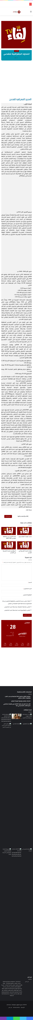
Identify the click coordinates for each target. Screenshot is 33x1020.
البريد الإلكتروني (27, 588)
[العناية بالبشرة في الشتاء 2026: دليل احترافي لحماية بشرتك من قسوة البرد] (27, 910)
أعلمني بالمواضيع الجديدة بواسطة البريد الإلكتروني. (17, 610)
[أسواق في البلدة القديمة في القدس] (8, 545)
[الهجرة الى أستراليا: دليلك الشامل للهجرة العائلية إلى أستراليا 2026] (6, 851)
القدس (16, 50)
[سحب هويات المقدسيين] (24, 531)
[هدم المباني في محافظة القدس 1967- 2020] (8, 531)
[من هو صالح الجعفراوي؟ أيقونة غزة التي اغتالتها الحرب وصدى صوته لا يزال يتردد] (27, 785)
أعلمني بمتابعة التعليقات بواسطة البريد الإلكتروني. (17, 607)
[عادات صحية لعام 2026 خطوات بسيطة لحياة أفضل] (27, 716)
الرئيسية (23, 1007)
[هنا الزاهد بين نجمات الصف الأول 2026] (16, 852)
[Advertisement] (16, 79)
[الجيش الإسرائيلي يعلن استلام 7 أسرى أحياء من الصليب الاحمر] (6, 725)
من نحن (10, 1007)
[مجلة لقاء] (16, 11)
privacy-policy (16, 1007)
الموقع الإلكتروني (27, 595)
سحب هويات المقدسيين (25, 536)
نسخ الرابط (8, 516)
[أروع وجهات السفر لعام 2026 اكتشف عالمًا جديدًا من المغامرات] (6, 718)
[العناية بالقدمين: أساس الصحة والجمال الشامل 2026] (16, 725)
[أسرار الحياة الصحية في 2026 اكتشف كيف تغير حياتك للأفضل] (16, 716)
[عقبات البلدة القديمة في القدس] (24, 545)
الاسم (30, 582)
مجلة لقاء (9, 1004)
